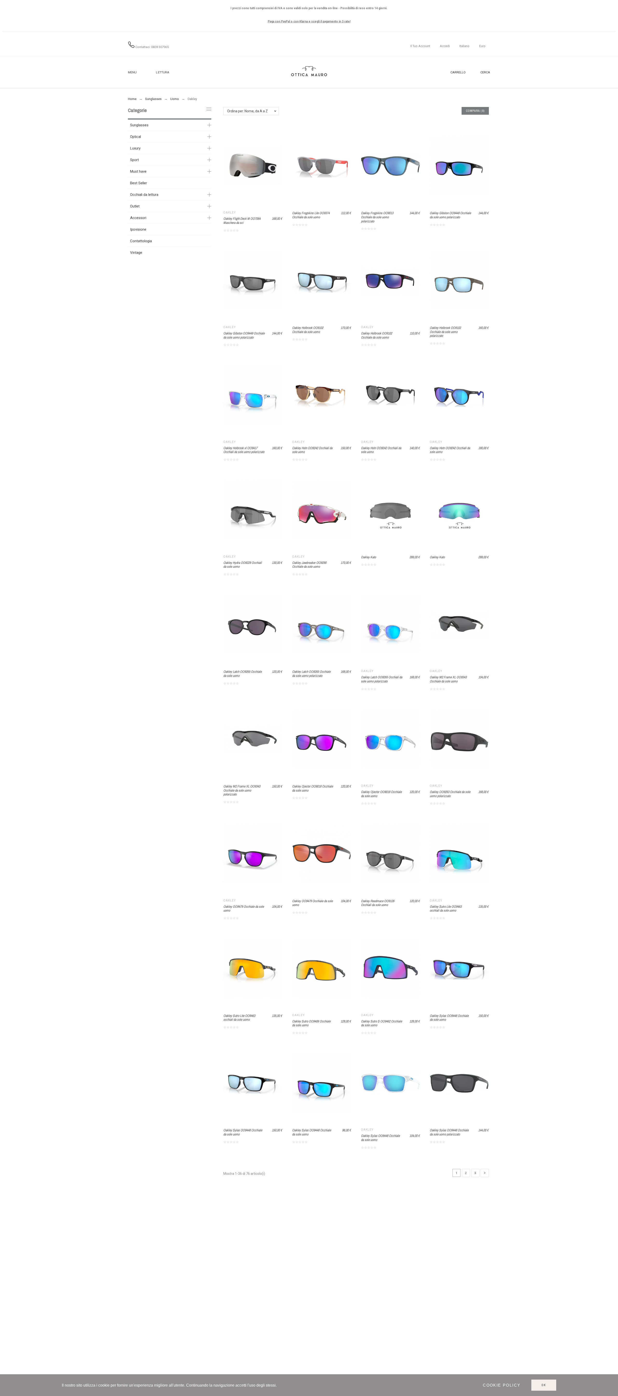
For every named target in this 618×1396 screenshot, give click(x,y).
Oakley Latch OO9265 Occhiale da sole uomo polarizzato (311, 673)
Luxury (135, 148)
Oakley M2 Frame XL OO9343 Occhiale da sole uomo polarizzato (241, 790)
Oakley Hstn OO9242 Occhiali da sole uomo (312, 450)
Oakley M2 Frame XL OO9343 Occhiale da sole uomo (448, 679)
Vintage (136, 252)
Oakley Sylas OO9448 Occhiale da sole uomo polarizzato (449, 1132)
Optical (135, 137)
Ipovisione (138, 229)
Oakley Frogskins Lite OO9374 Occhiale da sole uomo (311, 215)
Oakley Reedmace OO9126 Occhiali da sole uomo (377, 903)
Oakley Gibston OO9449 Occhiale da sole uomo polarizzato (450, 215)
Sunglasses (139, 125)
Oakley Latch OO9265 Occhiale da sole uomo (242, 673)
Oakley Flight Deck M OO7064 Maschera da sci (241, 220)
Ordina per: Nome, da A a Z (247, 111)
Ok (543, 1385)
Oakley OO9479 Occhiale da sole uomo (243, 908)
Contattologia (141, 241)
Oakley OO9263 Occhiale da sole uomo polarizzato (450, 794)
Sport (134, 160)
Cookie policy (501, 1385)
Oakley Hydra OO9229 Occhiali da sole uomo (242, 564)
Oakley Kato (368, 557)
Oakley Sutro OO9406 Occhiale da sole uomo (311, 1023)
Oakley (229, 212)
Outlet (135, 206)
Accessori (138, 218)
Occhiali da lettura (144, 194)
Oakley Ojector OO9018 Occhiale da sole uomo (312, 788)
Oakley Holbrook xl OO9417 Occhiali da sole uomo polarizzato (243, 450)
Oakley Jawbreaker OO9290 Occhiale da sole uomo (309, 564)
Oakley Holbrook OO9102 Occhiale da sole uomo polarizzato (445, 332)
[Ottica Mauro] (309, 72)
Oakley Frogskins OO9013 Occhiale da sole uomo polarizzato (377, 217)
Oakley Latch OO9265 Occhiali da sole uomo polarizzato (381, 679)
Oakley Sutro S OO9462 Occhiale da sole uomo (381, 1023)
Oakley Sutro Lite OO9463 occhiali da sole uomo (446, 908)
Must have (138, 171)
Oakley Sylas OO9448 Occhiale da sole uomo (449, 1017)
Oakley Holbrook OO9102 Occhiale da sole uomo (307, 330)
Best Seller (138, 183)
